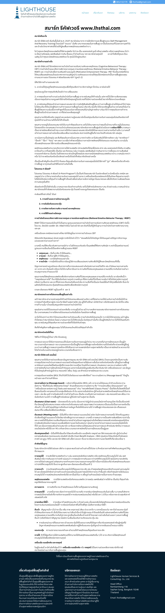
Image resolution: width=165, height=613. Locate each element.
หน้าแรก (85, 13)
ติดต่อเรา (145, 13)
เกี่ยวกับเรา (98, 13)
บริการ (122, 13)
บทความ (132, 13)
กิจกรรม (110, 13)
